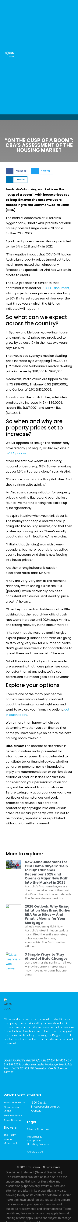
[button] (71, 53)
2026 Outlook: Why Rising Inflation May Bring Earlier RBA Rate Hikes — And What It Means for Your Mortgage (48, 914)
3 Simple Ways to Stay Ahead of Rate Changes (46, 956)
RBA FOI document (55, 288)
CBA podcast (18, 453)
